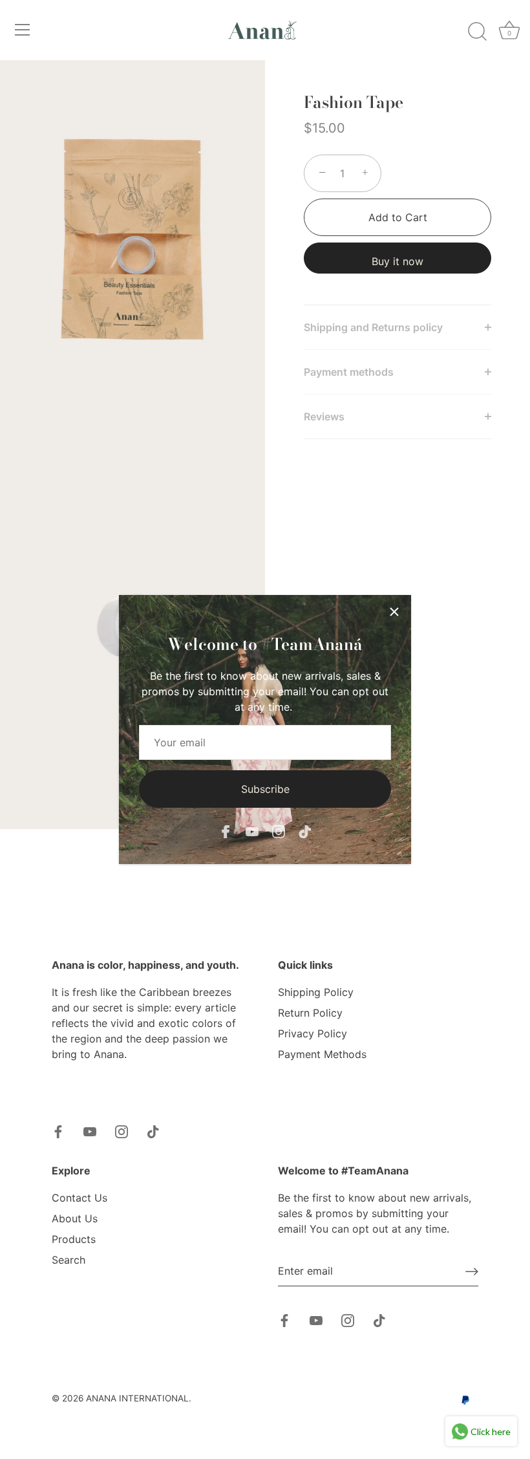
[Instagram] (278, 831)
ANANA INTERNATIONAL (137, 1398)
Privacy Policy (312, 1033)
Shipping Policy (316, 992)
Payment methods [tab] (349, 371)
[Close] (394, 612)
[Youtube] (252, 831)
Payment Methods (322, 1054)
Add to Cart (397, 217)
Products (74, 1239)
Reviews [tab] (324, 416)
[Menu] (22, 30)
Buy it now (397, 261)
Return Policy (310, 1012)
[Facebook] (225, 831)
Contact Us (79, 1197)
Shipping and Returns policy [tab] (374, 327)
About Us (75, 1218)
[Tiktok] (305, 831)
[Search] (477, 31)
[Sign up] (471, 1271)
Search (68, 1259)
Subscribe (265, 789)
